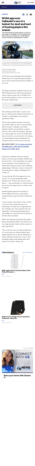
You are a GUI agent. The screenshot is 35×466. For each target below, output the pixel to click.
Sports (5, 14)
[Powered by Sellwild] (30, 348)
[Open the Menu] (2, 2)
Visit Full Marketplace (27, 252)
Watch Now (30, 2)
